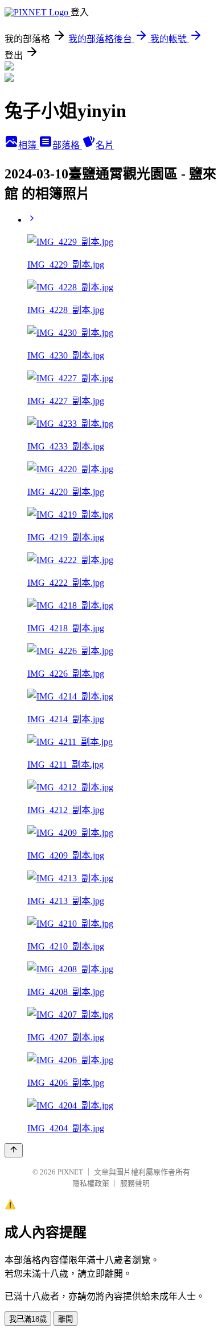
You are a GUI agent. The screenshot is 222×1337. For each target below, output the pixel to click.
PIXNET (70, 1172)
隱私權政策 (90, 1183)
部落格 (67, 145)
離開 (65, 1319)
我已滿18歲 (28, 1319)
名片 (105, 145)
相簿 (28, 145)
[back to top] (14, 1150)
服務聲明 (135, 1183)
